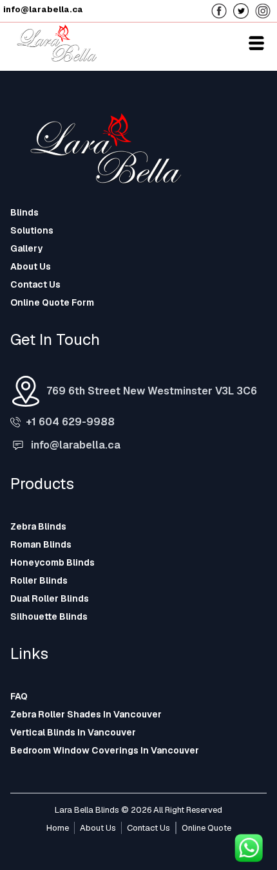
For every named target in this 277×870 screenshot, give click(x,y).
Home (57, 827)
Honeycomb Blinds (52, 562)
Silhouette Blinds (49, 616)
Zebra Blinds (38, 526)
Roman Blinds (41, 544)
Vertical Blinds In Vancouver (73, 732)
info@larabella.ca (75, 445)
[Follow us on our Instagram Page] (266, 10)
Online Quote (206, 827)
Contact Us (35, 284)
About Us (30, 266)
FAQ (19, 696)
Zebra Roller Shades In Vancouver (86, 714)
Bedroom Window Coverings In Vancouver (104, 750)
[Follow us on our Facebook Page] (222, 10)
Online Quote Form (52, 302)
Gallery (26, 248)
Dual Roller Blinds (49, 598)
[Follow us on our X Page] (244, 10)
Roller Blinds (39, 580)
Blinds (24, 212)
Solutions (31, 230)
